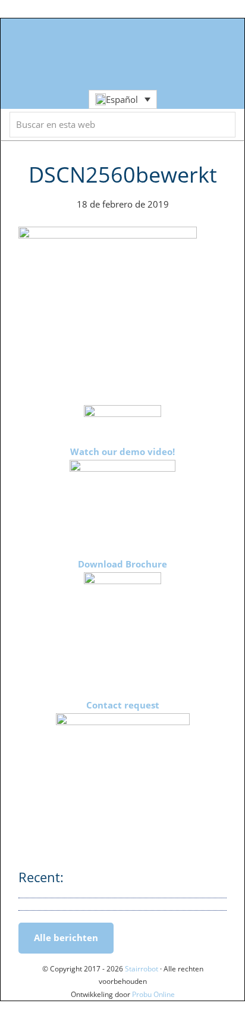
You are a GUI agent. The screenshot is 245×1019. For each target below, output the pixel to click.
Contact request (122, 705)
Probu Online (153, 994)
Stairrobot (122, 21)
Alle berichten (66, 937)
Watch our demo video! (122, 451)
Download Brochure (122, 564)
